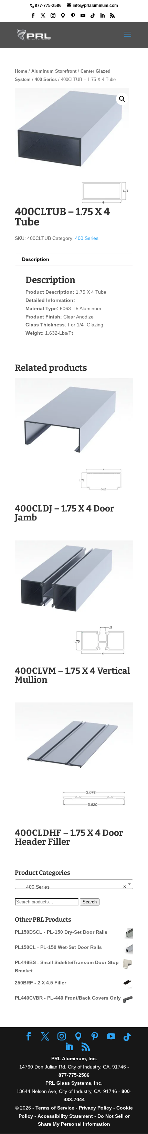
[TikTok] (93, 17)
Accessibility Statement (66, 1116)
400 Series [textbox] (72, 887)
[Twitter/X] (43, 17)
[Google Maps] (63, 17)
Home (21, 71)
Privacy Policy (95, 1108)
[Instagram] (53, 17)
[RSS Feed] (112, 17)
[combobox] (74, 884)
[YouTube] (83, 17)
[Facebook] (33, 17)
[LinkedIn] (102, 17)
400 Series (46, 79)
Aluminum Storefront (53, 71)
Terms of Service (54, 1108)
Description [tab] (35, 259)
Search (90, 901)
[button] (122, 99)
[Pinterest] (73, 17)
